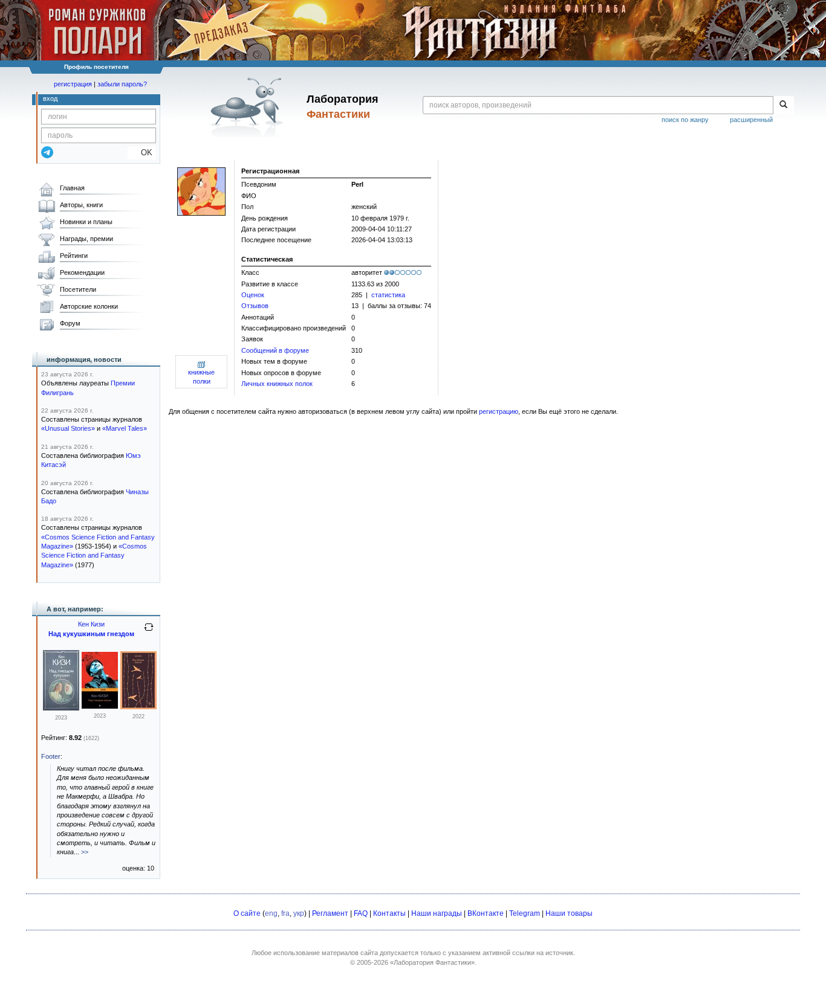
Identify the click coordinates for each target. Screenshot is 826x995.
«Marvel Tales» (124, 428)
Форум (70, 323)
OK (141, 152)
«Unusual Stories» (68, 428)
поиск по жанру (685, 119)
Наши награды (436, 913)
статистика (388, 294)
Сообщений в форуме (275, 350)
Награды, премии (86, 238)
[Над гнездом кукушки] (61, 708)
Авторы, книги (81, 204)
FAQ (361, 913)
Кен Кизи (91, 624)
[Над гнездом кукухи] (100, 706)
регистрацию (498, 411)
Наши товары (569, 913)
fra (285, 913)
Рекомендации (82, 272)
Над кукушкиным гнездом (91, 633)
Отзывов (254, 305)
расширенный (751, 119)
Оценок (252, 294)
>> (84, 851)
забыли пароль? (122, 84)
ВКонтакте (485, 913)
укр (298, 913)
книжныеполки (201, 377)
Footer (50, 756)
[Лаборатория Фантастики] (248, 107)
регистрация (73, 84)
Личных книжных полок (277, 383)
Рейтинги (74, 255)
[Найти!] (783, 105)
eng (271, 913)
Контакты (389, 913)
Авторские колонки (89, 306)
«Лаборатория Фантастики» (432, 962)
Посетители (78, 289)
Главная (72, 188)
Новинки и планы (86, 221)
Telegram (524, 913)
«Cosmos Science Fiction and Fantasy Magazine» (94, 555)
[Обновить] (148, 632)
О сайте (247, 913)
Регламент (330, 913)
